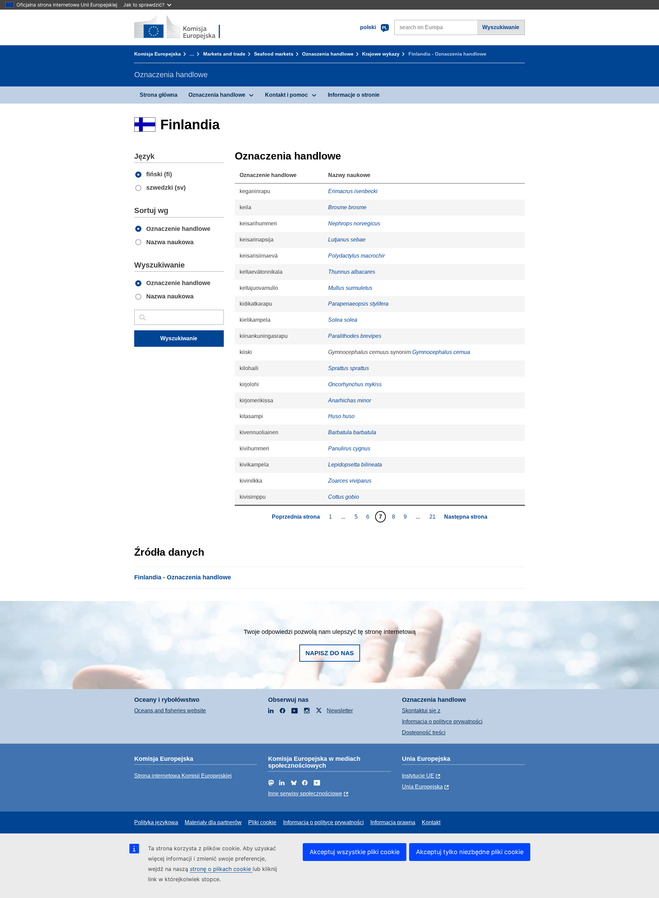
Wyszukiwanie (500, 27)
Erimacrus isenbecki (353, 191)
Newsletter (340, 710)
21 (433, 516)
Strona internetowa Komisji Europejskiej (183, 776)
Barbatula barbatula (352, 432)
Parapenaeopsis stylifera (358, 304)
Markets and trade (224, 54)
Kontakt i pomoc (286, 95)
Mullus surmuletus (350, 288)
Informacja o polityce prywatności (442, 721)
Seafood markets (273, 54)
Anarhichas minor (349, 400)
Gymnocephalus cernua (441, 352)
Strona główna (158, 95)
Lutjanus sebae (347, 240)
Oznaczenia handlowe (328, 54)
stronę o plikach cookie (221, 868)
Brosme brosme (347, 207)
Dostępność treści (424, 732)
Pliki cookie (262, 822)
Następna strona (465, 517)
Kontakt (431, 822)
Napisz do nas (329, 653)
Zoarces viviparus (349, 481)
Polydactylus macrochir (356, 256)
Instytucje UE (418, 776)
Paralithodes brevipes (354, 336)
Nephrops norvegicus (354, 223)
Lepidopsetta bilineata (355, 465)
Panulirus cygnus (349, 448)
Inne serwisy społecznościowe (305, 793)
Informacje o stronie (354, 95)
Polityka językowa (156, 822)
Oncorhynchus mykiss (355, 384)
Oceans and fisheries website (170, 710)
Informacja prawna (392, 822)
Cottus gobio (343, 497)
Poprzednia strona (296, 517)
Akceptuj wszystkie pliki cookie (355, 851)
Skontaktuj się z (421, 710)
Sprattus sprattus (348, 368)
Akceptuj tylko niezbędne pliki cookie (469, 851)
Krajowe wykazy (381, 54)
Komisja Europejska (157, 54)
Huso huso (341, 416)
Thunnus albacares (351, 272)
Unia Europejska (422, 787)
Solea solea (342, 320)
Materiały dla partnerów (213, 822)
